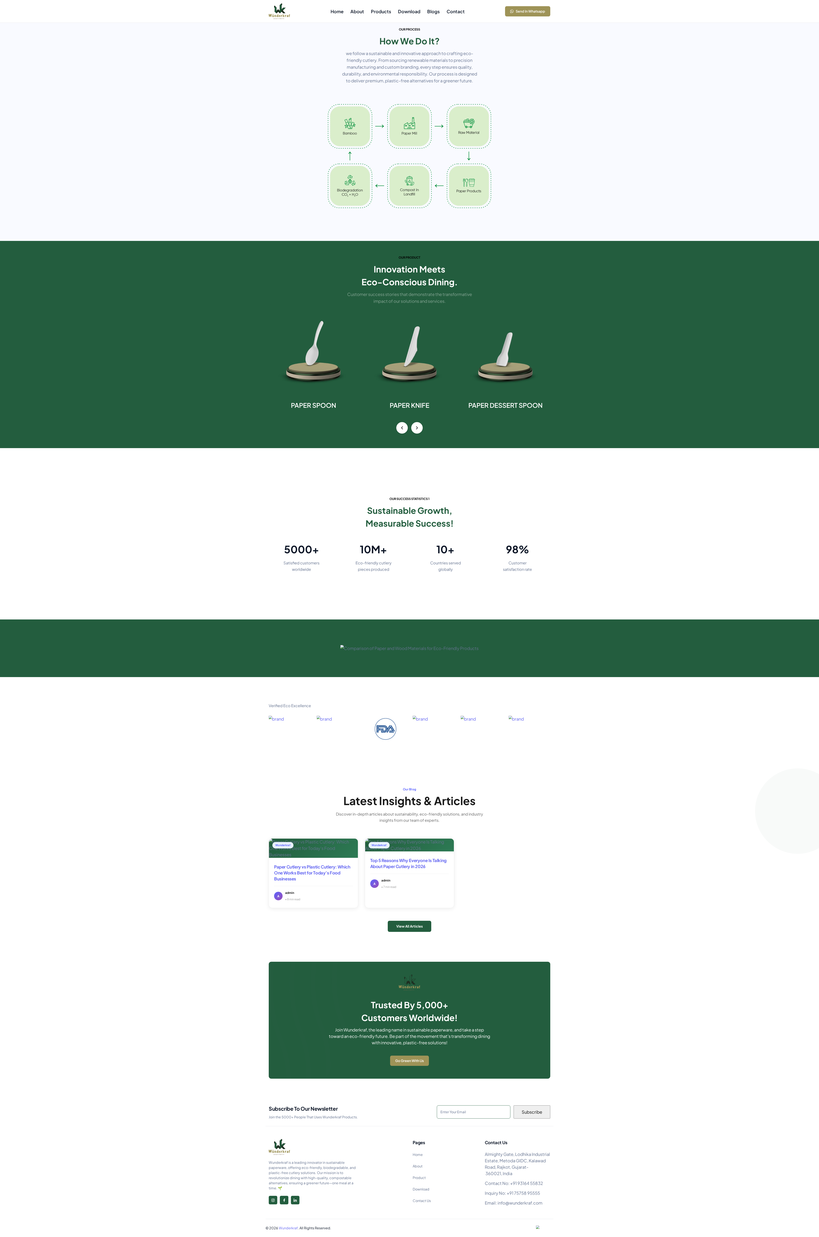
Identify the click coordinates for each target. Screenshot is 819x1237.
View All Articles (409, 926)
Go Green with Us (409, 1060)
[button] (402, 428)
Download (421, 1189)
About (418, 1166)
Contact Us (422, 1200)
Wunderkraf (288, 1228)
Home (418, 1154)
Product (419, 1177)
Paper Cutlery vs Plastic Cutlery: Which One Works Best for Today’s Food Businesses (312, 872)
